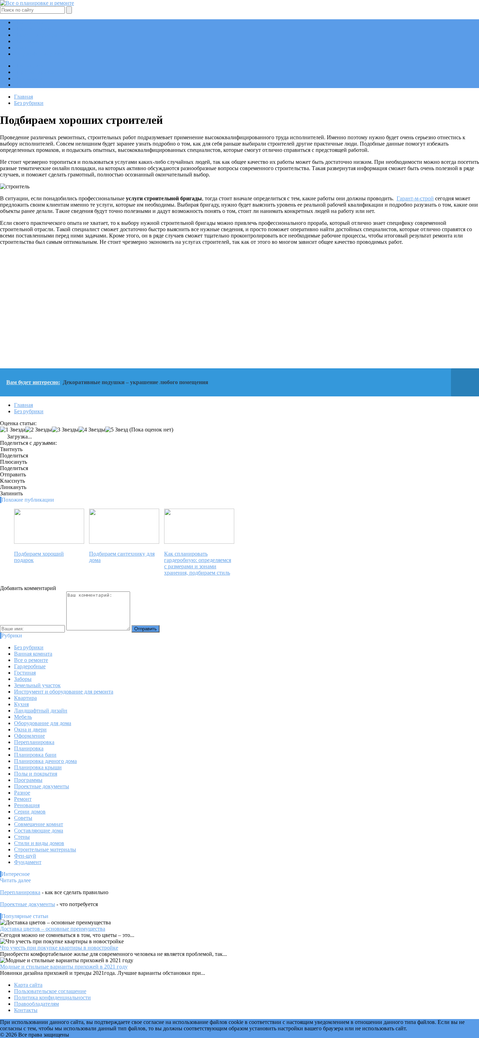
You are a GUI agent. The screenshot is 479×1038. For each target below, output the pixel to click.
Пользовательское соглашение (50, 991)
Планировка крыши (38, 767)
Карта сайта (28, 985)
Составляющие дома (38, 830)
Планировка (28, 22)
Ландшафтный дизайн (40, 54)
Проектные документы (41, 35)
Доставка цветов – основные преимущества (52, 929)
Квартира (25, 698)
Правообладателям (36, 1004)
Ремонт (23, 48)
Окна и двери (30, 729)
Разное (22, 793)
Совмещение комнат (38, 824)
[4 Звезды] (92, 430)
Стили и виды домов (39, 843)
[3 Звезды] (65, 430)
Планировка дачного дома (45, 761)
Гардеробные (30, 666)
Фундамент (27, 862)
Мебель (23, 717)
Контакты (26, 1010)
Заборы (23, 679)
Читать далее (15, 880)
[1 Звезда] (12, 430)
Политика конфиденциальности (52, 997)
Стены (22, 837)
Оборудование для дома (42, 723)
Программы (28, 41)
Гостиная (25, 673)
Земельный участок (37, 685)
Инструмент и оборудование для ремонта (63, 692)
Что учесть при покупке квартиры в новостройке (59, 948)
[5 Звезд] (116, 430)
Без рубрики (28, 647)
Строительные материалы (45, 849)
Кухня (21, 704)
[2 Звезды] (38, 430)
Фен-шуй (25, 856)
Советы (23, 818)
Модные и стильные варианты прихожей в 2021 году (64, 967)
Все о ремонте (31, 660)
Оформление (29, 736)
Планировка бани (35, 755)
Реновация (27, 805)
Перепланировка (34, 29)
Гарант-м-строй (415, 198)
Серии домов (30, 812)
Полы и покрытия (35, 774)
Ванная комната (33, 654)
